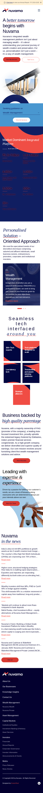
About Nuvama (21, 460)
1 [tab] (19, 308)
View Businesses (11, 59)
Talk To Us (30, 59)
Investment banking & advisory (14, 728)
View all (10, 660)
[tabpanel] (21, 284)
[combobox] (21, 113)
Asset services (8, 732)
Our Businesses (9, 687)
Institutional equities (10, 725)
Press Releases (8, 765)
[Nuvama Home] (13, 10)
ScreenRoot (15, 783)
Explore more (12, 301)
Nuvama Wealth (8, 707)
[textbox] (21, 113)
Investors (6, 737)
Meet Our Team (11, 503)
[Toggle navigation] (39, 10)
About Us (6, 681)
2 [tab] (23, 308)
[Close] (41, 2)
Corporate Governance (11, 749)
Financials (6, 741)
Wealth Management (11, 702)
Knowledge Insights (11, 692)
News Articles (7, 769)
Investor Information (10, 752)
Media (5, 761)
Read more (5, 560)
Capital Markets (9, 721)
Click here (9, 2)
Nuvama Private (8, 710)
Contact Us (7, 697)
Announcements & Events (12, 756)
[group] (21, 284)
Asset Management (11, 715)
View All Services (21, 120)
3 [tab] (25, 308)
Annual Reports (8, 745)
